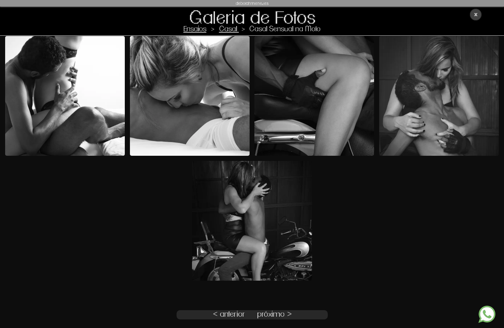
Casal (229, 29)
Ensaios (194, 29)
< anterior (229, 314)
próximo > (274, 314)
